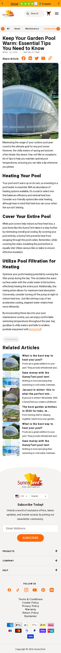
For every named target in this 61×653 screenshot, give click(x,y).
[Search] (28, 13)
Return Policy (30, 613)
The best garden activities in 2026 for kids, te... (39, 409)
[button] (48, 13)
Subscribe (30, 538)
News (17, 28)
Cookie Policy (30, 603)
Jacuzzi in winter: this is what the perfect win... (38, 392)
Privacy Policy (30, 606)
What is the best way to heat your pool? (37, 358)
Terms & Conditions (30, 599)
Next (58, 3)
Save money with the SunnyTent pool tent (35, 375)
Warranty (30, 609)
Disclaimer (30, 616)
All (8, 28)
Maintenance (32, 28)
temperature (50, 28)
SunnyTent (35, 329)
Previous (2, 3)
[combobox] (34, 13)
